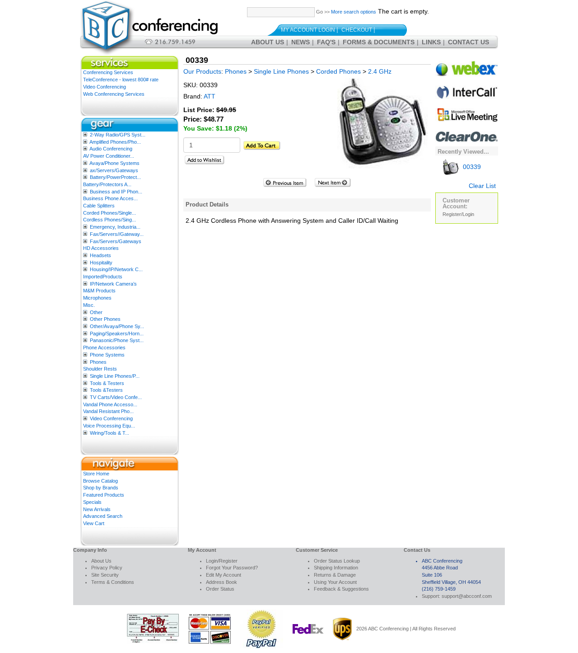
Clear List (482, 185)
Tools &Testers (106, 390)
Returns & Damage (335, 575)
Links (431, 42)
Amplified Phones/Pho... (115, 142)
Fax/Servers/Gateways (115, 241)
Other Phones (105, 319)
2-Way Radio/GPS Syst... (117, 134)
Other (96, 312)
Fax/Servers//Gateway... (117, 234)
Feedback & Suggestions (341, 589)
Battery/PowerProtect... (115, 177)
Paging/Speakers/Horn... (117, 333)
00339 (471, 166)
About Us (267, 42)
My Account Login (308, 30)
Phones (98, 362)
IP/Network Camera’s (113, 284)
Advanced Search (102, 516)
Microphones (97, 298)
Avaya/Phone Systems (114, 163)
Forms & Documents (379, 42)
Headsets (100, 255)
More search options (353, 11)
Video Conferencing (104, 86)
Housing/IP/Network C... (116, 269)
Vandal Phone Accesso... (110, 404)
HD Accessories (101, 248)
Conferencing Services (108, 72)
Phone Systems (107, 354)
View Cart (93, 523)
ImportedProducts (102, 276)
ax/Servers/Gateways (114, 170)
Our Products (202, 71)
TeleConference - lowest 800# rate (120, 79)
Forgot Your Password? (232, 567)
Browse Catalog (100, 481)
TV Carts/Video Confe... (116, 397)
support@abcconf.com (467, 596)
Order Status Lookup (337, 561)
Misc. (89, 305)
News (300, 42)
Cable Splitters (99, 205)
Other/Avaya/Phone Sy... (117, 326)
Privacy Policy (106, 567)
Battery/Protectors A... (107, 184)
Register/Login (458, 214)
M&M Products (99, 290)
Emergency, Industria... (115, 227)
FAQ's (326, 42)
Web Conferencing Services (113, 94)
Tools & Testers (107, 383)
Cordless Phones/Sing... (109, 219)
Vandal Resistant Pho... (108, 411)
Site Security (105, 575)
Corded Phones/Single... (109, 213)
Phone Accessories (104, 347)
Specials (92, 502)
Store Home (96, 473)
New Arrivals (97, 509)
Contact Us (468, 42)
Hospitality (101, 262)
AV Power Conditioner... (108, 156)
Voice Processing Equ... (109, 425)
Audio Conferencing (110, 148)
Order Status (220, 589)
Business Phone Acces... (110, 198)
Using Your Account (335, 582)
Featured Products (103, 495)
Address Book (221, 582)
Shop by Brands (100, 487)
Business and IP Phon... (116, 191)
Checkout (356, 30)
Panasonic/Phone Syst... (117, 340)
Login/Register (222, 561)
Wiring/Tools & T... (109, 433)
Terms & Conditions (112, 582)
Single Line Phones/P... (115, 376)
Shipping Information (336, 567)
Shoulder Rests (100, 368)
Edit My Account (223, 575)
